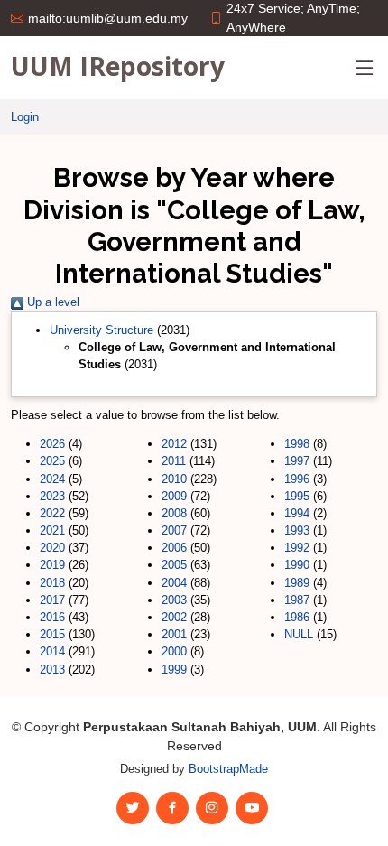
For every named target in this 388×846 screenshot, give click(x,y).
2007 (174, 530)
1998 (296, 444)
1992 (296, 547)
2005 (174, 565)
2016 (52, 617)
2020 (52, 547)
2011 (174, 461)
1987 (296, 600)
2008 (174, 513)
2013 (52, 669)
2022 (52, 513)
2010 (174, 479)
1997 (296, 461)
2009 (174, 496)
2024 (52, 479)
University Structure (101, 330)
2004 (174, 583)
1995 (296, 496)
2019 (52, 565)
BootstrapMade (228, 769)
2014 (52, 651)
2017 (52, 600)
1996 (296, 479)
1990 (296, 565)
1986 (296, 617)
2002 (174, 617)
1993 (296, 530)
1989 (296, 583)
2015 (52, 634)
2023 (52, 496)
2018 (52, 583)
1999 (174, 669)
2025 (52, 461)
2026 (52, 444)
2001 (174, 634)
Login (25, 117)
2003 (174, 600)
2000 (174, 651)
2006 (174, 547)
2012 (174, 444)
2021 (52, 530)
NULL (298, 634)
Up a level (51, 302)
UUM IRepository (118, 66)
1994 (296, 513)
